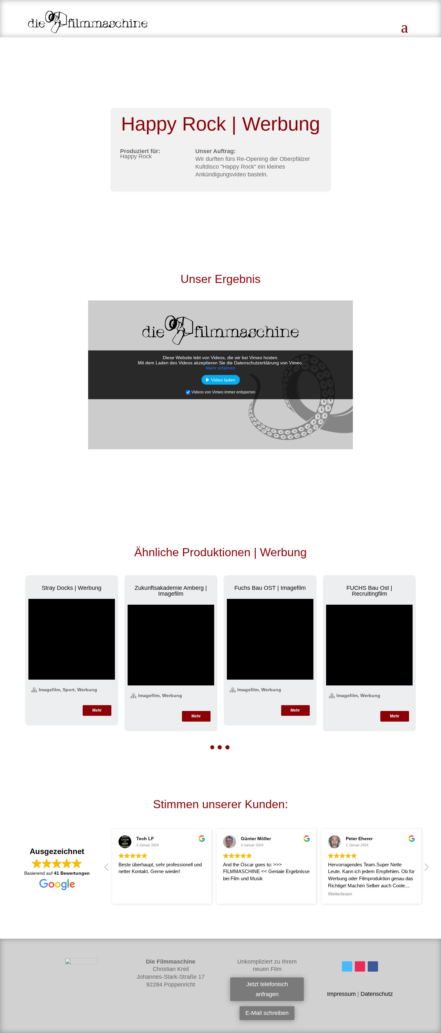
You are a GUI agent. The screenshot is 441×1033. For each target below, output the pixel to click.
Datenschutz (377, 994)
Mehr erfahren (220, 367)
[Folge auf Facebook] (373, 966)
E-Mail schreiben (267, 1013)
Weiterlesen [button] (340, 894)
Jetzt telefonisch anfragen (267, 989)
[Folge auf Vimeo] (347, 966)
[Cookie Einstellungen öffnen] (14, 1025)
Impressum (341, 994)
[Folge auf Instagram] (360, 966)
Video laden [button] (223, 379)
